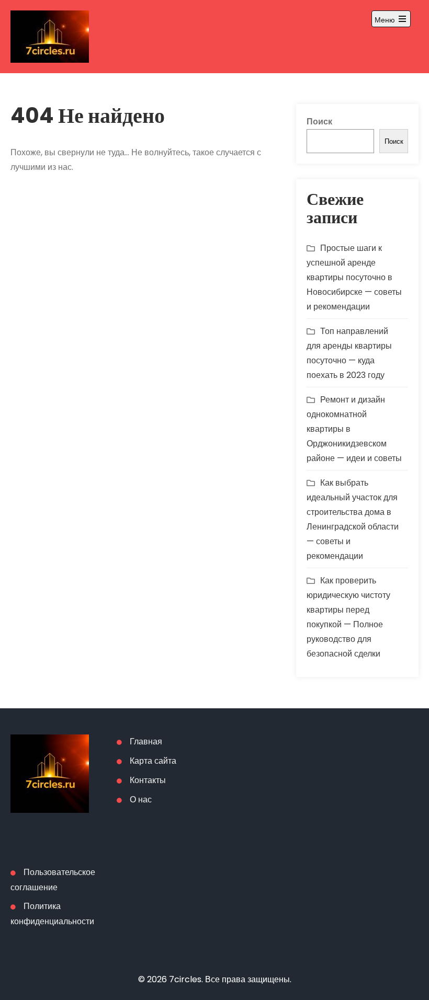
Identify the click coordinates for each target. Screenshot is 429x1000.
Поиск (319, 122)
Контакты (148, 780)
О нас (141, 800)
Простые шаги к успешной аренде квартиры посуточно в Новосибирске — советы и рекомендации (354, 277)
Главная (146, 741)
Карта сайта (153, 761)
